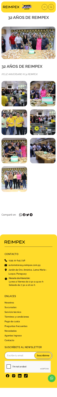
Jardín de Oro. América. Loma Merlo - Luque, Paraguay (28, 272)
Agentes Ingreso (13, 335)
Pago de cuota (12, 321)
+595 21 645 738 (17, 260)
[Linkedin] (20, 376)
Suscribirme (43, 355)
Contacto (9, 340)
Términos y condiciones (17, 317)
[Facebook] (8, 376)
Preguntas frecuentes (16, 326)
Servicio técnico (13, 312)
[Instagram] (14, 376)
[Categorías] (44, 7)
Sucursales (10, 307)
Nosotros (9, 302)
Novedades (11, 331)
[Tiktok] (26, 376)
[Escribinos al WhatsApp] (51, 378)
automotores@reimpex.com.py (25, 265)
